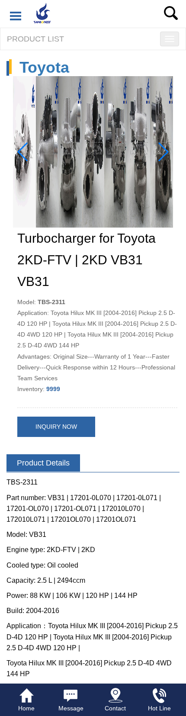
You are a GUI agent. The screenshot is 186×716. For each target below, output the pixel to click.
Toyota (44, 67)
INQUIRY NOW (56, 426)
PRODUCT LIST (35, 39)
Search (171, 13)
